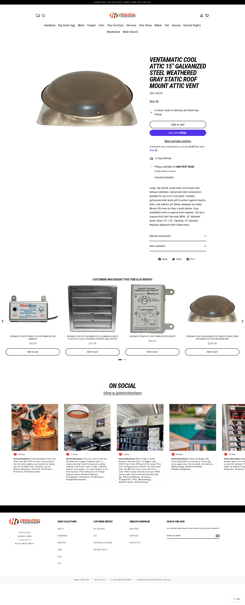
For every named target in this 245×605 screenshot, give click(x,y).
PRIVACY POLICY (100, 580)
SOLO (60, 556)
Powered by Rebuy (122, 363)
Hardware (49, 25)
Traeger (91, 25)
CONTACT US (135, 543)
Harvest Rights (192, 25)
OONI (60, 549)
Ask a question (157, 245)
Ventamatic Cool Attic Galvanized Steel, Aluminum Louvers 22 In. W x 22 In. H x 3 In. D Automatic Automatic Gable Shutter (93, 337)
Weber (158, 25)
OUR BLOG (134, 536)
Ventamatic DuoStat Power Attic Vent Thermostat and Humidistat (33, 337)
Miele (81, 25)
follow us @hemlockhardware (123, 393)
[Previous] (3, 321)
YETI (59, 563)
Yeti (167, 25)
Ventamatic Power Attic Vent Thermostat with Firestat (152, 336)
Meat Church (130, 32)
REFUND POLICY (100, 549)
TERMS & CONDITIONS (81, 580)
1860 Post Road (24, 533)
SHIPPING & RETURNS (102, 543)
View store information (164, 177)
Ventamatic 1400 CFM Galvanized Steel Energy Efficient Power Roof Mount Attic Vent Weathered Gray (212, 337)
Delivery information (160, 235)
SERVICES (62, 543)
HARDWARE (62, 536)
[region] (173, 156)
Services (131, 25)
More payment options (178, 141)
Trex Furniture (115, 25)
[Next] (242, 321)
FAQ (95, 536)
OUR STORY (134, 529)
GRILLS (61, 529)
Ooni (101, 25)
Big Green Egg (66, 25)
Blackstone (113, 32)
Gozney (176, 25)
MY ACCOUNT (99, 529)
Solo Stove (145, 25)
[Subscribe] (217, 536)
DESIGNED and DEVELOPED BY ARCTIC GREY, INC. (154, 580)
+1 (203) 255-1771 (24, 540)
